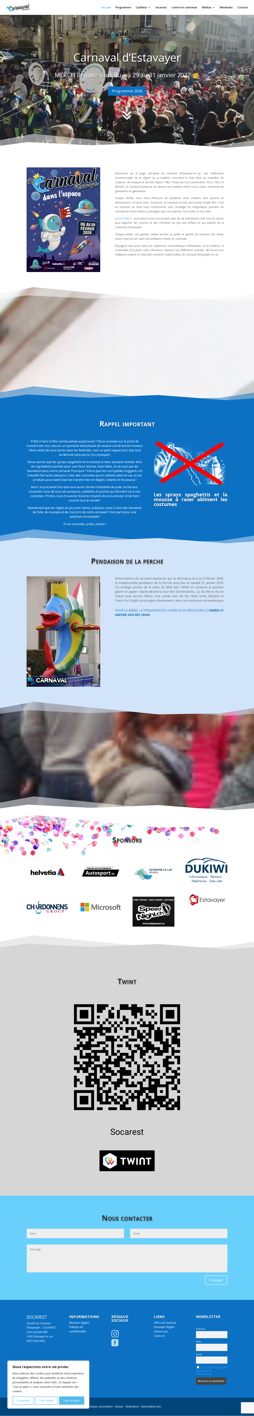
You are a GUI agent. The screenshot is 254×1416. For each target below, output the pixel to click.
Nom (198, 1341)
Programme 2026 (127, 90)
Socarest (161, 7)
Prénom (200, 1329)
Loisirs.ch (159, 1336)
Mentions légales (79, 1322)
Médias (206, 7)
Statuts (119, 1406)
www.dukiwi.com (151, 1406)
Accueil (106, 7)
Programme (123, 7)
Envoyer (216, 1280)
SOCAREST (125, 218)
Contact (242, 7)
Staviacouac (161, 1331)
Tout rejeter (46, 1400)
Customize (23, 1400)
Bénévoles (226, 7)
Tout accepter (71, 1400)
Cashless (141, 7)
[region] (48, 1385)
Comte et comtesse (184, 7)
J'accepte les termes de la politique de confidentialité (211, 1370)
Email (199, 1354)
